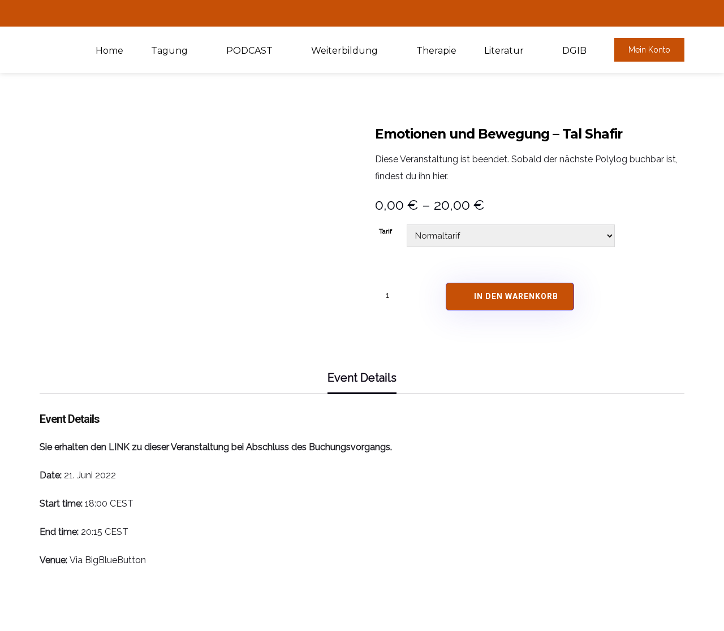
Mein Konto (649, 49)
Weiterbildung (344, 50)
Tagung (169, 50)
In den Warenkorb (516, 296)
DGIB (574, 50)
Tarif (385, 231)
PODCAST (249, 50)
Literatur (504, 50)
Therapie (436, 50)
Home (109, 50)
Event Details (362, 377)
